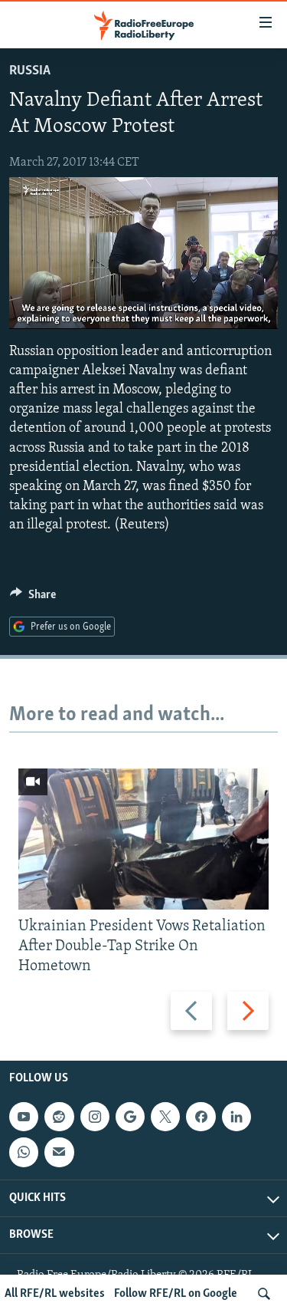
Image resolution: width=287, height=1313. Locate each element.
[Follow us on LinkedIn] (236, 1116)
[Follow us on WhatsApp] (23, 1152)
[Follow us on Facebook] (200, 1116)
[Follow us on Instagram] (94, 1116)
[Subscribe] (58, 1152)
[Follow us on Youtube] (23, 1116)
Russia (30, 71)
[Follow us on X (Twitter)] (165, 1116)
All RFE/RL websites (55, 1294)
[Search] (264, 1294)
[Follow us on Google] (130, 1116)
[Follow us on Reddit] (58, 1116)
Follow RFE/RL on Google (175, 1294)
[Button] (33, 598)
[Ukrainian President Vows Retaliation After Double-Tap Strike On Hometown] (143, 839)
